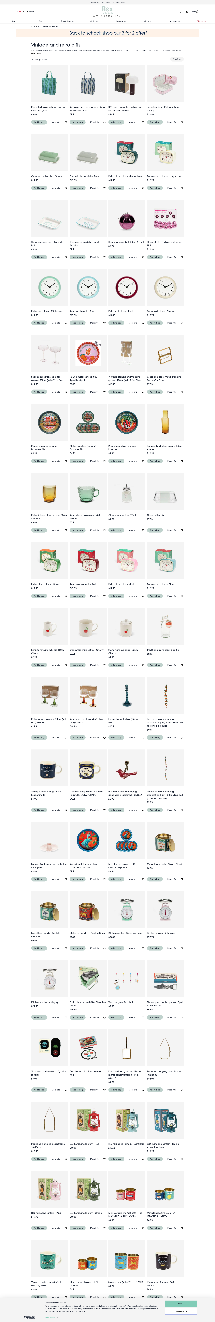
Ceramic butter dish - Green (46, 176)
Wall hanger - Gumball (120, 1002)
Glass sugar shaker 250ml (122, 515)
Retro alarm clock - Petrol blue (125, 176)
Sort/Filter (177, 59)
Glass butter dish (156, 515)
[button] (30, 12)
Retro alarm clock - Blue (160, 584)
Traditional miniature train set (85, 1071)
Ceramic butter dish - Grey (84, 176)
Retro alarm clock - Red (83, 584)
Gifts (39, 26)
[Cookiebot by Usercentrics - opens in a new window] (30, 1317)
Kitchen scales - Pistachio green (125, 933)
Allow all (181, 1304)
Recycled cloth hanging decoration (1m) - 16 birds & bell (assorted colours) (165, 722)
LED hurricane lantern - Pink (46, 1213)
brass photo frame (150, 50)
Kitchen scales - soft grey (44, 1002)
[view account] (187, 12)
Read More (36, 53)
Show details (50, 1318)
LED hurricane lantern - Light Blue (126, 1143)
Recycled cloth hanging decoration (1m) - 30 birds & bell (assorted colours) (165, 795)
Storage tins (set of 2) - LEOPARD (125, 1282)
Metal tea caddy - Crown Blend (164, 864)
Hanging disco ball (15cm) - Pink (126, 242)
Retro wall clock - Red (120, 311)
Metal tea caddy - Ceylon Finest (87, 933)
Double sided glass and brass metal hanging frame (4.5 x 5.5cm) (124, 1074)
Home (33, 26)
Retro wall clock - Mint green (47, 311)
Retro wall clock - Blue (82, 311)
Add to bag (39, 122)
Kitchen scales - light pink (161, 933)
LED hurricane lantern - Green (86, 1213)
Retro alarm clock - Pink (121, 584)
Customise (180, 1311)
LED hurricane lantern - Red (84, 1143)
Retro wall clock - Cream (160, 311)
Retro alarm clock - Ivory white (164, 176)
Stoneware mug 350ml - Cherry (86, 650)
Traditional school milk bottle (163, 650)
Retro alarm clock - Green (45, 584)
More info (56, 122)
